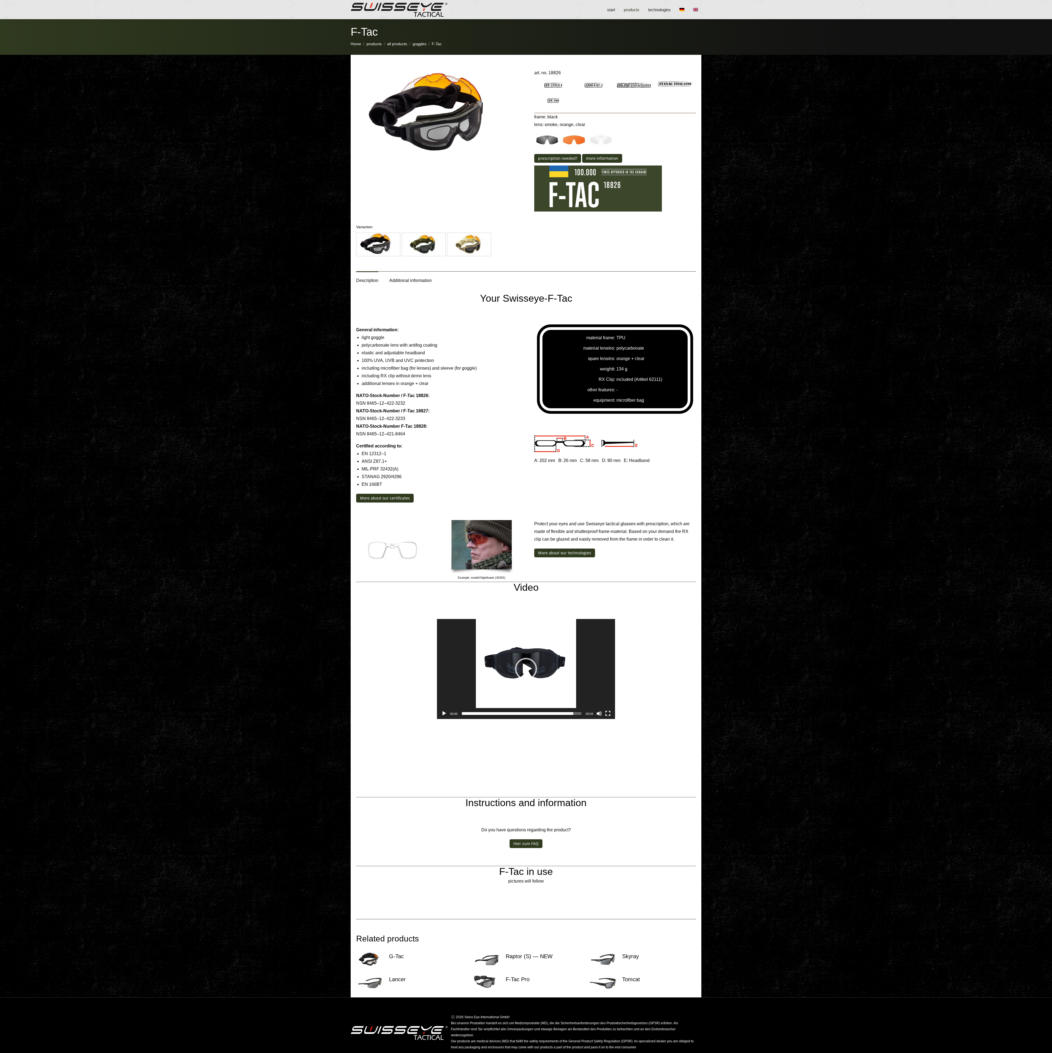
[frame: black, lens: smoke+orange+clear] (378, 244)
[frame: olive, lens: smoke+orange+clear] (423, 244)
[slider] (521, 713)
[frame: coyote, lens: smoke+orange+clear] (469, 244)
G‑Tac (396, 956)
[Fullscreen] (608, 713)
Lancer (397, 979)
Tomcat (631, 979)
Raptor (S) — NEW (529, 956)
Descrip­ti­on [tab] (367, 280)
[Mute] (599, 713)
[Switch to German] (683, 9)
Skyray (630, 956)
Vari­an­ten (364, 227)
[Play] (444, 713)
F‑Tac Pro (518, 979)
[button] (378, 244)
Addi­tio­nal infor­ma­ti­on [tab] (410, 280)
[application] (526, 669)
